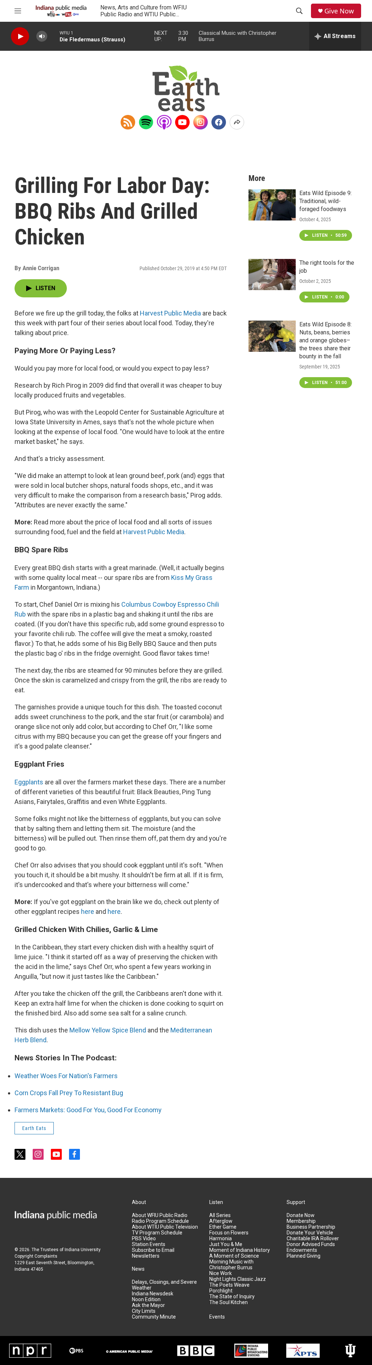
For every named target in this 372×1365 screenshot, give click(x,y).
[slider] (53, 36)
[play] (20, 36)
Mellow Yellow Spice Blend (107, 1030)
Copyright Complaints (36, 1256)
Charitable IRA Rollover (313, 1238)
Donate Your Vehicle (310, 1233)
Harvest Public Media (170, 313)
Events (217, 1317)
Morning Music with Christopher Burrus (231, 1264)
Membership (301, 1221)
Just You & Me (225, 1244)
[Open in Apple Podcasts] (164, 122)
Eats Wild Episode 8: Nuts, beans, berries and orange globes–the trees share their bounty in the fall (325, 340)
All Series (220, 1215)
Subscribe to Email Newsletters (153, 1253)
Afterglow (220, 1221)
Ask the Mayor (148, 1305)
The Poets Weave (229, 1285)
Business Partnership (311, 1227)
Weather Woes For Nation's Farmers (66, 1076)
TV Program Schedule (157, 1233)
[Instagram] (200, 122)
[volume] (42, 36)
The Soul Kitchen (228, 1302)
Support (296, 1202)
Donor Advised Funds (311, 1244)
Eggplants (29, 782)
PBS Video (144, 1238)
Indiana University (83, 1249)
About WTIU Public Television (165, 1227)
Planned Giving (303, 1256)
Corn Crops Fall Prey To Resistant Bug (69, 1093)
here (87, 911)
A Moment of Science (234, 1256)
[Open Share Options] (237, 122)
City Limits (143, 1311)
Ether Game (222, 1227)
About (139, 1202)
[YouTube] (182, 122)
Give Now (339, 11)
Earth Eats (34, 1128)
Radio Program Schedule (160, 1221)
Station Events (148, 1244)
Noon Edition (146, 1299)
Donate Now (301, 1215)
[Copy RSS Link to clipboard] (128, 122)
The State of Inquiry (232, 1296)
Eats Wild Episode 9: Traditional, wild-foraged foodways (325, 201)
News (138, 1269)
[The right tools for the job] (272, 274)
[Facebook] (218, 122)
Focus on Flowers (228, 1233)
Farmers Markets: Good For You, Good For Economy (88, 1110)
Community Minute (154, 1317)
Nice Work (220, 1273)
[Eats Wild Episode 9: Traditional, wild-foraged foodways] (272, 204)
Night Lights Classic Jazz (237, 1279)
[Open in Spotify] (146, 122)
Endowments (302, 1250)
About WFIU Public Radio (159, 1215)
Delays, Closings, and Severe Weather (164, 1285)
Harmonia (220, 1238)
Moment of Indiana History (239, 1250)
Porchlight (220, 1291)
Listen (216, 1202)
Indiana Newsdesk (152, 1293)
